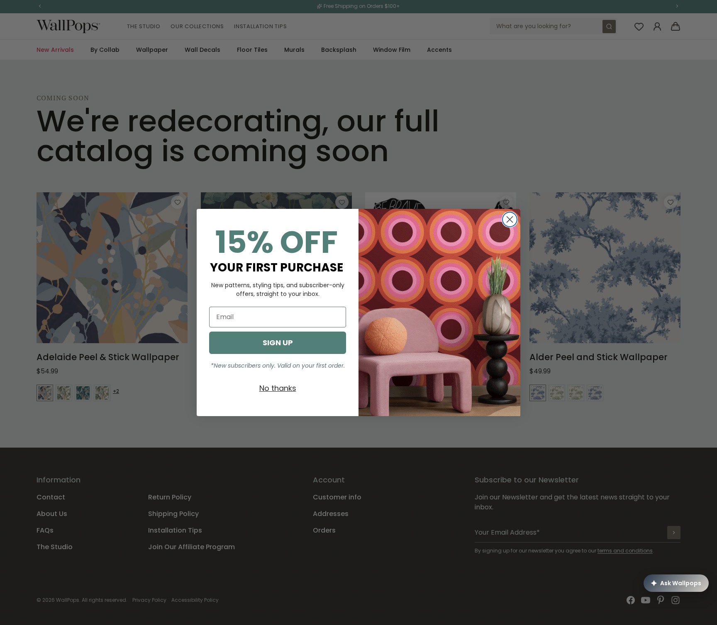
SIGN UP (278, 342)
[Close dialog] (509, 219)
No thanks (277, 388)
